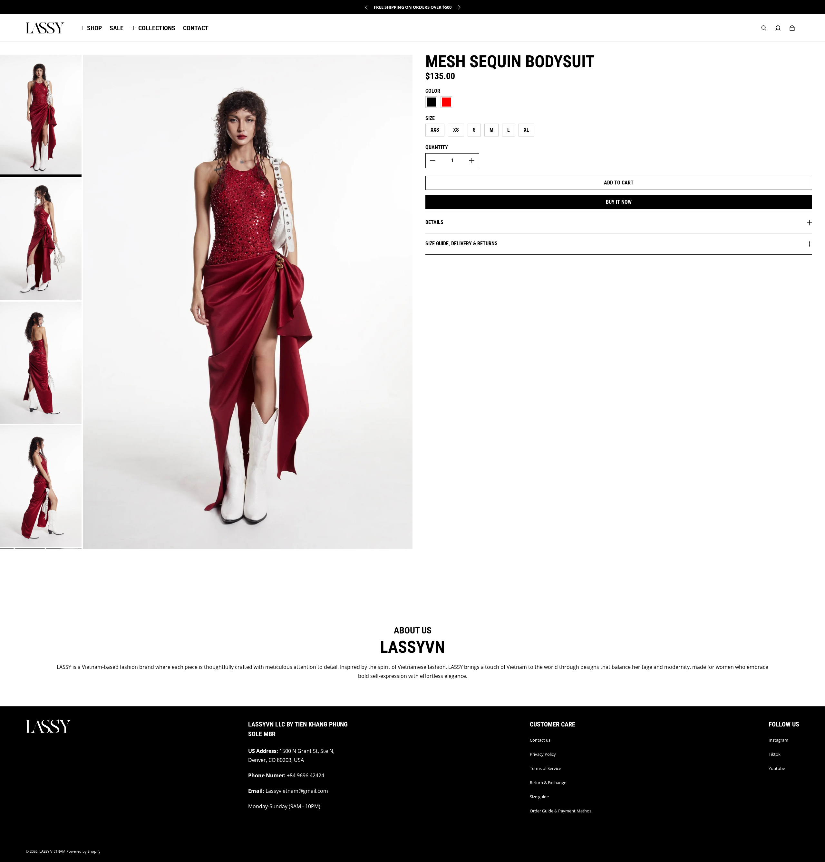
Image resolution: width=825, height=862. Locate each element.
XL (526, 130)
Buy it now (619, 202)
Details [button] (434, 222)
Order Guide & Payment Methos (560, 811)
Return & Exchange (548, 782)
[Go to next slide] (458, 7)
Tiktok (775, 754)
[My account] (778, 28)
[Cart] (792, 28)
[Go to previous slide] (366, 7)
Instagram (778, 740)
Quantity (436, 147)
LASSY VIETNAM (52, 851)
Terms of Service (545, 768)
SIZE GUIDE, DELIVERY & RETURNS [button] (461, 243)
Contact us (540, 740)
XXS (435, 130)
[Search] (764, 28)
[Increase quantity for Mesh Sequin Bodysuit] (472, 161)
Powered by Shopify (83, 851)
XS (456, 130)
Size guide (539, 797)
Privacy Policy (543, 754)
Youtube (777, 768)
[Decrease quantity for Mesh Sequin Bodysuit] (433, 161)
